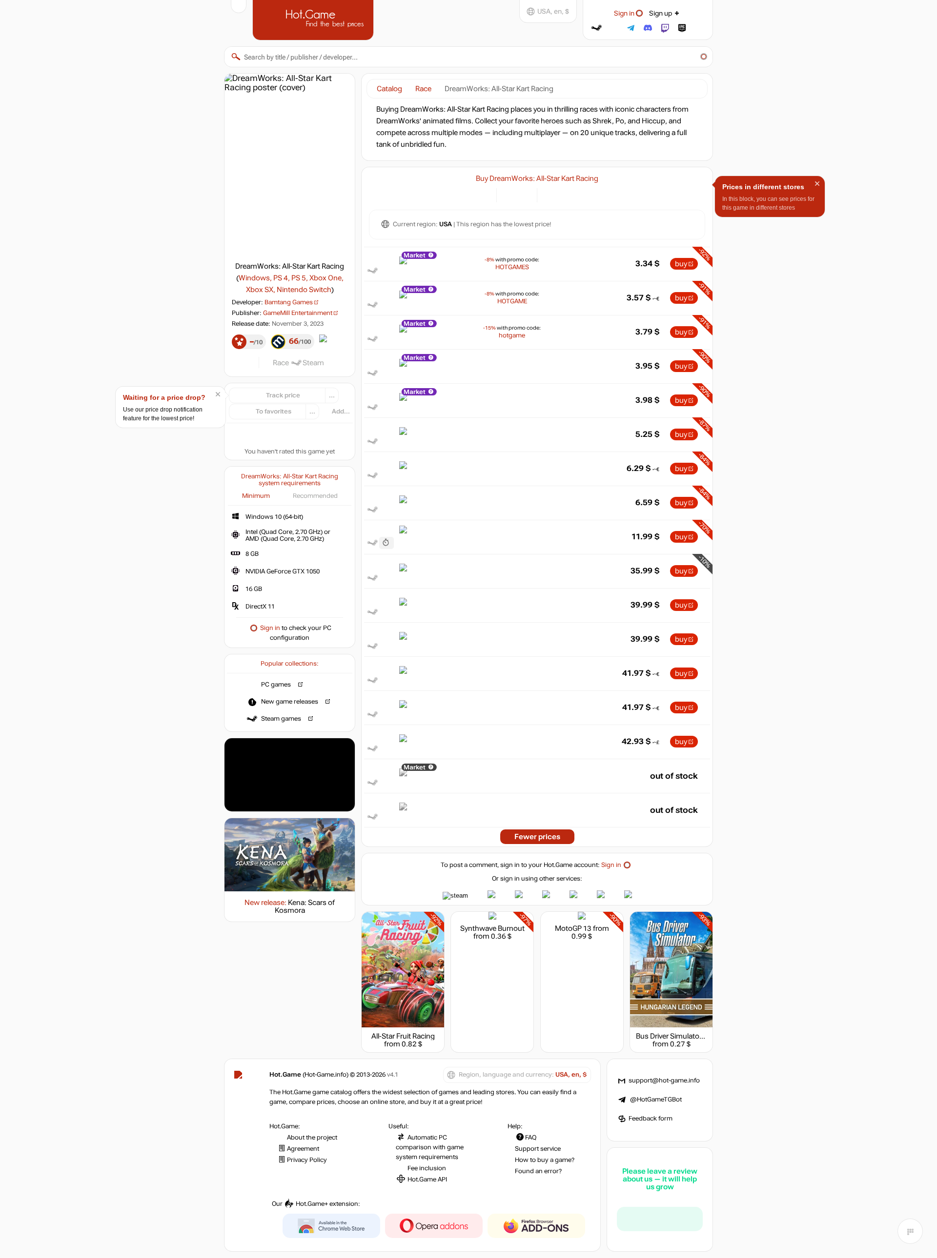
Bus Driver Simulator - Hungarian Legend (702, 1036)
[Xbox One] (587, 194)
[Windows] (550, 194)
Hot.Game (314, 19)
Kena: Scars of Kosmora (305, 906)
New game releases (290, 701)
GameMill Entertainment (297, 313)
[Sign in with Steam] (596, 28)
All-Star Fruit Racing (403, 1036)
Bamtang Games (289, 302)
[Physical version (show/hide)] (524, 194)
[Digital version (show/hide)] (510, 194)
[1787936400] (386, 543)
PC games (276, 684)
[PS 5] (575, 194)
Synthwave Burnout (492, 928)
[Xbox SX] (599, 194)
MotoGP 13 (573, 928)
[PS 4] (562, 194)
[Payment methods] (483, 194)
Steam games (281, 718)
